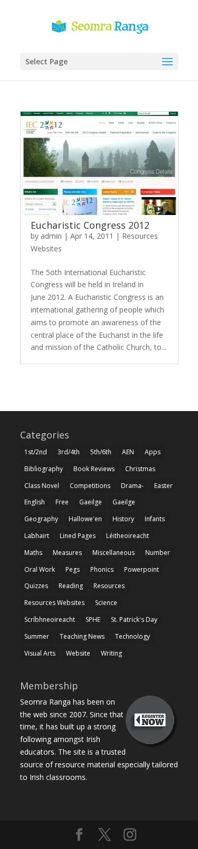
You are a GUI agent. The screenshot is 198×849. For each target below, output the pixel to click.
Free (62, 501)
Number (157, 552)
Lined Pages (78, 535)
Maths (33, 552)
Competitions (90, 485)
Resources (109, 585)
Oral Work (39, 569)
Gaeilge (90, 501)
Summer (36, 636)
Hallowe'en (85, 518)
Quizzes (36, 585)
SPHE (93, 619)
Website (78, 653)
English (34, 501)
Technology (132, 636)
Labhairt (36, 535)
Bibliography (43, 468)
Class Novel (41, 485)
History (123, 518)
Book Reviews (94, 468)
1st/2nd (35, 451)
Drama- (132, 485)
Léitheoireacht (127, 535)
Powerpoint (141, 569)
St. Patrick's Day (134, 619)
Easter (163, 485)
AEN (128, 451)
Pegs (72, 569)
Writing (111, 653)
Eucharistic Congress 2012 (90, 225)
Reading (71, 585)
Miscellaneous (113, 552)
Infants (155, 518)
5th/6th (100, 451)
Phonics (102, 569)
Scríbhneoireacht (49, 619)
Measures (67, 552)
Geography (41, 518)
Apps (153, 451)
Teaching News (82, 636)
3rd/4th (69, 451)
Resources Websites (54, 602)
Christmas (140, 468)
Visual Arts (39, 653)
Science (106, 602)
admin (51, 236)
